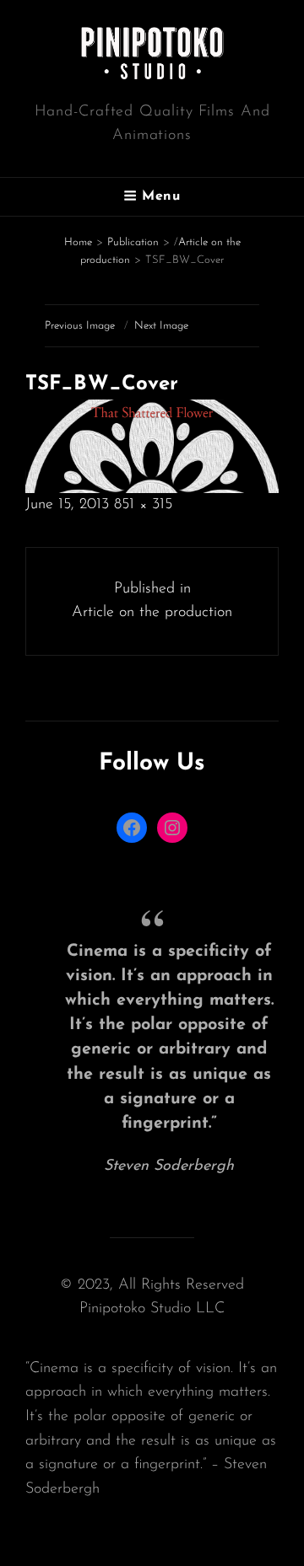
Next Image (161, 325)
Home (78, 242)
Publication (133, 242)
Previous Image (80, 325)
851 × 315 (143, 504)
